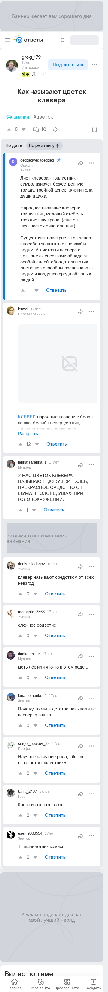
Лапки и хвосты (36, 74)
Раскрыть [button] (28, 433)
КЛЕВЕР (27, 409)
